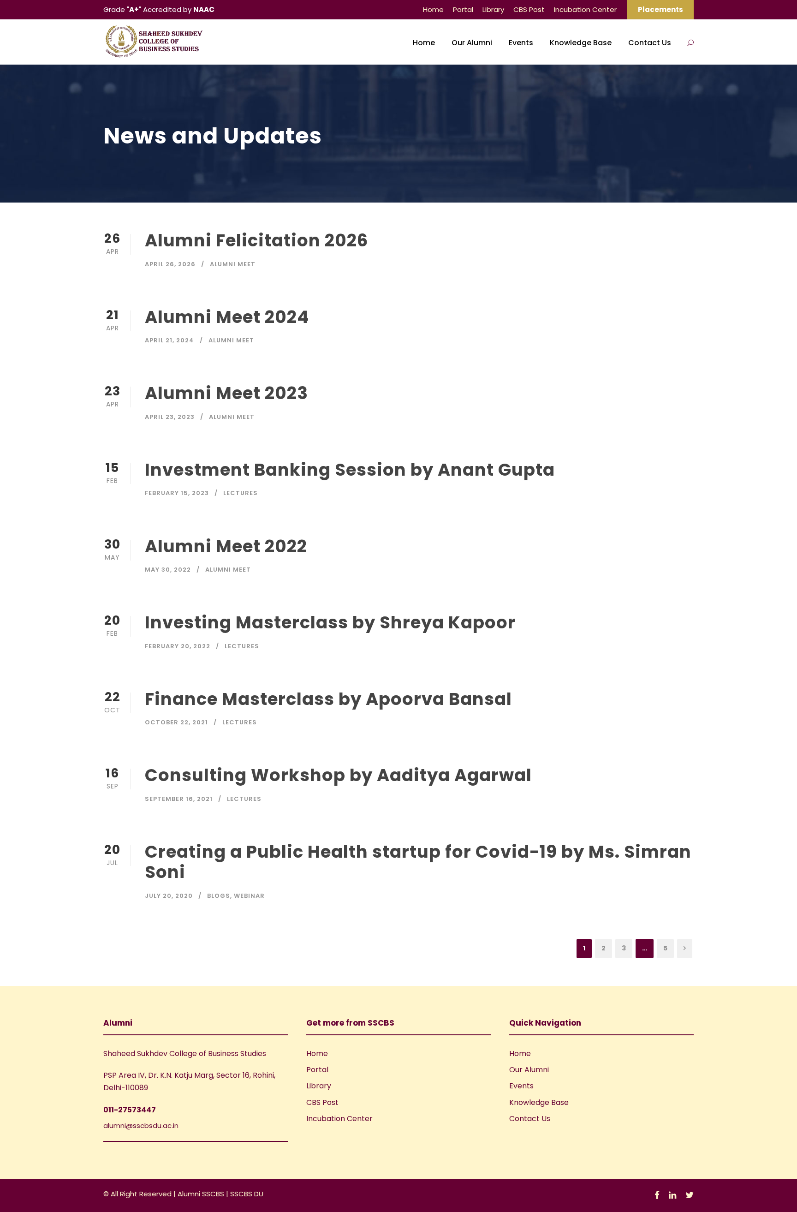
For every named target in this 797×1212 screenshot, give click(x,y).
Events (521, 42)
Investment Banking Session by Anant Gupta (350, 470)
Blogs (218, 895)
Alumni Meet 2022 (226, 546)
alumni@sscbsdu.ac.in (140, 1125)
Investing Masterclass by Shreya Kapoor (330, 622)
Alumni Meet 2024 (227, 317)
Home (433, 9)
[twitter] (689, 1195)
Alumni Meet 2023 (226, 393)
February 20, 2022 (177, 646)
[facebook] (657, 1195)
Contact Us (649, 42)
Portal (463, 9)
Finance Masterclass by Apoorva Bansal (328, 699)
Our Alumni (472, 42)
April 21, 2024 (169, 340)
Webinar (249, 895)
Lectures (240, 493)
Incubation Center (585, 9)
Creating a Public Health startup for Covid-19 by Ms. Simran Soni (418, 862)
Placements (660, 9)
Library (493, 9)
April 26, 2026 (170, 264)
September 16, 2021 (179, 798)
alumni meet (233, 264)
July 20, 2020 (169, 895)
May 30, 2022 (168, 569)
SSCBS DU (246, 1194)
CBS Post (529, 9)
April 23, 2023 (170, 416)
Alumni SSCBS (202, 1194)
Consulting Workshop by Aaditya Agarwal (338, 775)
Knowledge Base (581, 42)
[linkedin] (672, 1195)
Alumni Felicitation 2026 (256, 240)
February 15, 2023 (177, 493)
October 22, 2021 (176, 722)
